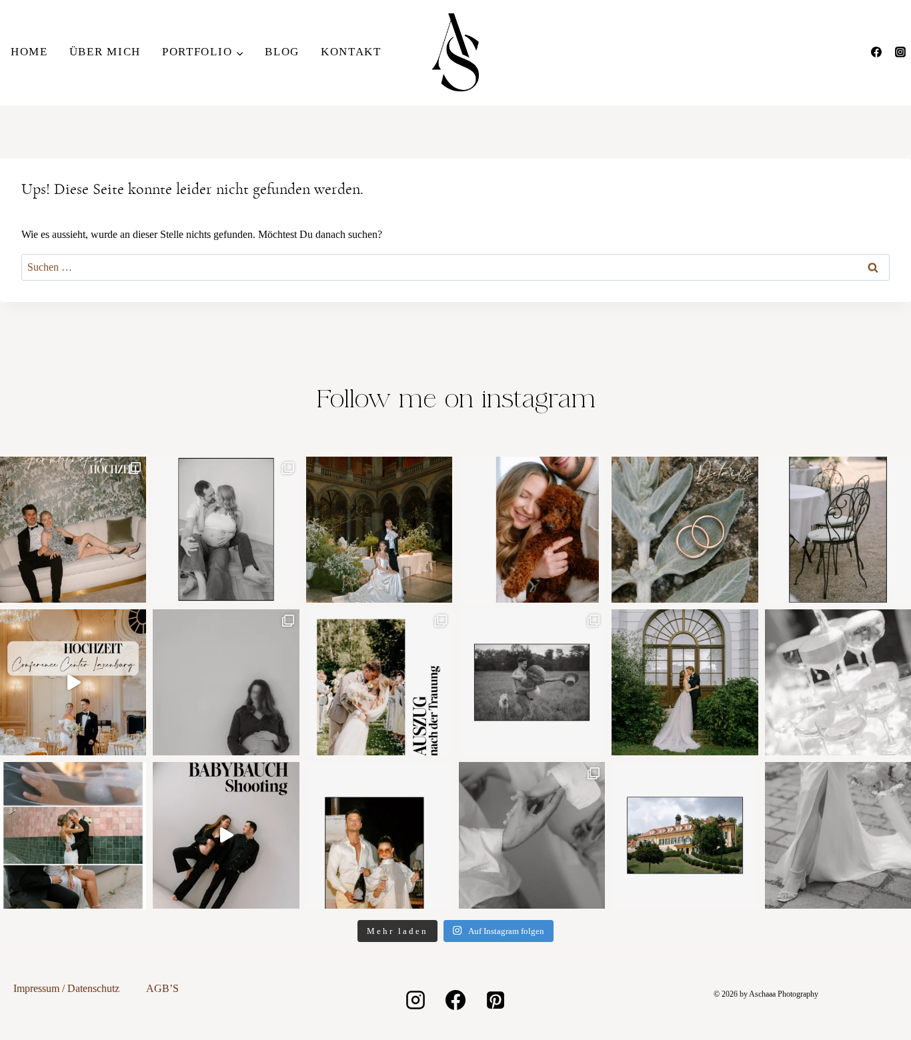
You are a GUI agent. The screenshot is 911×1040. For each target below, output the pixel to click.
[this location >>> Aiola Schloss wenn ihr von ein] (685, 835)
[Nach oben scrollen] (899, 743)
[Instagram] (900, 52)
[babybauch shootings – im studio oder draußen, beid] (226, 835)
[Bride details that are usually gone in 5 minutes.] (838, 835)
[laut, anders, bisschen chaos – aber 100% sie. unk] (379, 835)
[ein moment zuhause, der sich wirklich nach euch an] (532, 835)
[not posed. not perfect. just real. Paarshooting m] (532, 682)
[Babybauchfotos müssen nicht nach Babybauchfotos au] (226, 530)
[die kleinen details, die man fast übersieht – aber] (838, 682)
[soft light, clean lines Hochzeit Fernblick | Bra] (73, 835)
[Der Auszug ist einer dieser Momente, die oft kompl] (379, 682)
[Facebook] (876, 52)
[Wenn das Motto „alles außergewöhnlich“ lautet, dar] (73, 530)
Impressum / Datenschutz (66, 988)
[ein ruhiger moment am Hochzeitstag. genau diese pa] (685, 682)
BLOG (282, 51)
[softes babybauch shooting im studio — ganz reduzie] (226, 682)
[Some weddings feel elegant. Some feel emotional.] (73, 682)
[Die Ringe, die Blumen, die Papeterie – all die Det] (685, 530)
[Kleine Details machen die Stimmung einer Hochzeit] (838, 530)
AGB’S (162, 988)
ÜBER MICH (105, 51)
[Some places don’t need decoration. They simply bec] (379, 530)
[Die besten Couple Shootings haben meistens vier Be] (532, 530)
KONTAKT (351, 51)
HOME (29, 51)
